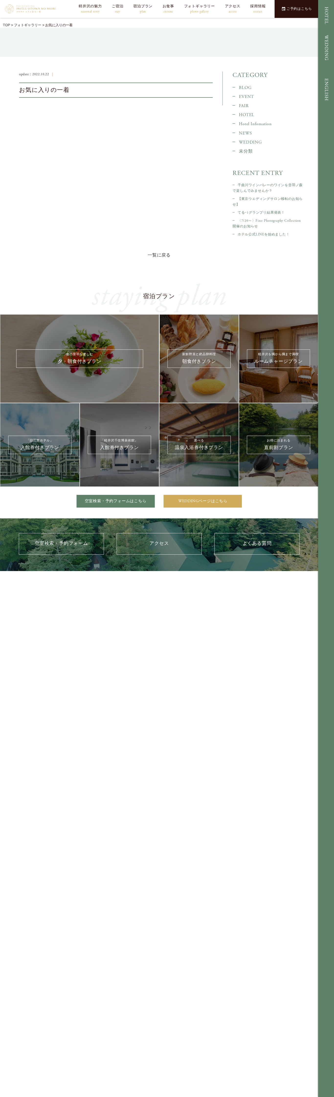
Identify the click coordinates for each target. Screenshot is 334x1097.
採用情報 (258, 9)
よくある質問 (257, 543)
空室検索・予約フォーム (61, 543)
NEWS (245, 133)
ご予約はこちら (299, 9)
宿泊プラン (143, 9)
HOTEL (326, 15)
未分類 (246, 151)
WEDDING (326, 48)
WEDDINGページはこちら (202, 501)
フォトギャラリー (199, 9)
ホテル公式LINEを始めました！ (263, 234)
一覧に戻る (159, 255)
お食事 (168, 9)
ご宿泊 (117, 9)
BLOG (245, 87)
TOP (6, 25)
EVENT (246, 96)
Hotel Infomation (255, 124)
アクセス (232, 9)
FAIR (243, 106)
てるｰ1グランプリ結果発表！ (261, 212)
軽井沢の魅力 (90, 9)
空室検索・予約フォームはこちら (115, 501)
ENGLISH (326, 89)
